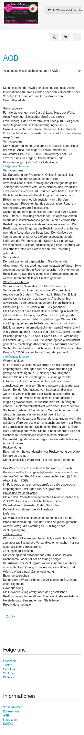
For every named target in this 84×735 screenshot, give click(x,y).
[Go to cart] (65, 37)
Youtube (8, 673)
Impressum (10, 719)
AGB (10, 57)
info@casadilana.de (16, 166)
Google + (9, 669)
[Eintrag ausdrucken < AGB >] (79, 70)
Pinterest (9, 677)
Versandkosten (12, 707)
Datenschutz (11, 711)
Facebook (9, 661)
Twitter (7, 665)
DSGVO (8, 723)
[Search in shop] (54, 37)
